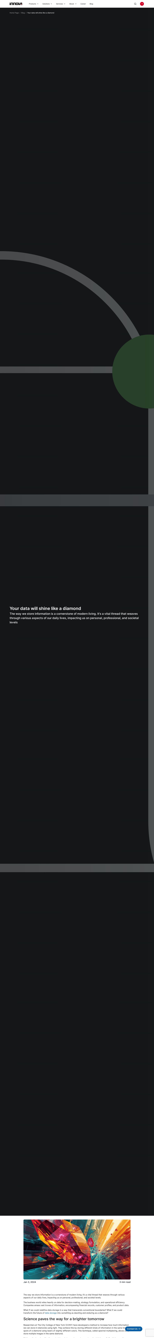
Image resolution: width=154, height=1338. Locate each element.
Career (83, 4)
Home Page (14, 13)
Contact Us (132, 1329)
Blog (91, 4)
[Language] (142, 3)
